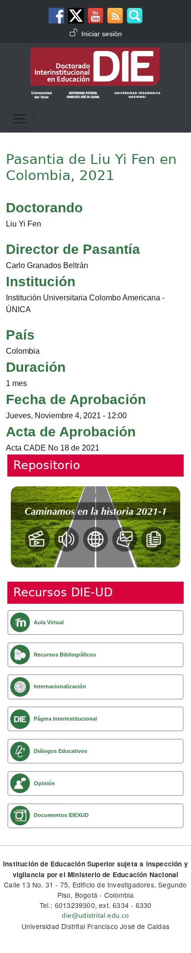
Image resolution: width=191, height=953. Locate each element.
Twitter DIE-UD (76, 15)
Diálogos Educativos (60, 751)
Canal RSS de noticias (115, 15)
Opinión (44, 783)
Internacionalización (60, 686)
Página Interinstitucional (65, 719)
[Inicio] (95, 54)
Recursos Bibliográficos (65, 655)
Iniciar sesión (101, 34)
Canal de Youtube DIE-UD (95, 15)
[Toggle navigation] (19, 119)
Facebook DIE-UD (56, 15)
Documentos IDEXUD (61, 815)
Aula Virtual (49, 622)
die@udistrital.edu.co (95, 915)
